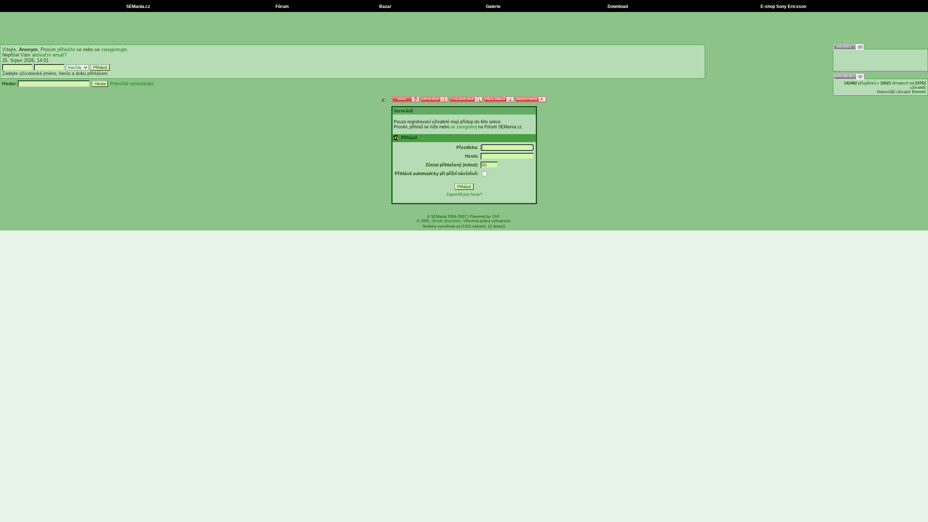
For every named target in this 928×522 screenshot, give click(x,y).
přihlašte (66, 49)
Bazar (385, 6)
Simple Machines (446, 221)
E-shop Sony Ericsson (782, 6)
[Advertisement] (464, 28)
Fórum (281, 6)
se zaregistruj (464, 126)
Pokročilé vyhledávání (132, 83)
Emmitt (919, 92)
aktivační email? (49, 55)
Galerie (493, 6)
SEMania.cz (137, 6)
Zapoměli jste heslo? (464, 194)
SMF (496, 216)
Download (617, 6)
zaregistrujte (114, 49)
